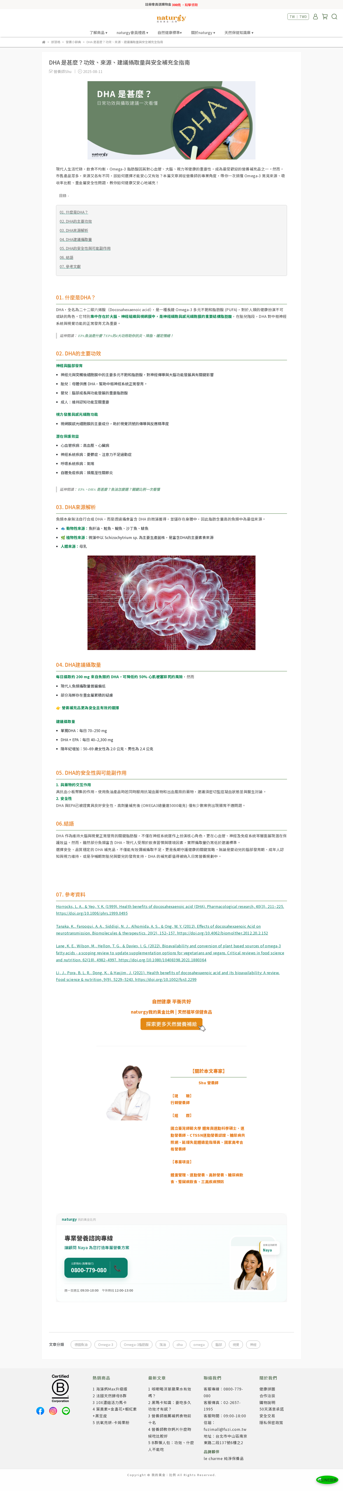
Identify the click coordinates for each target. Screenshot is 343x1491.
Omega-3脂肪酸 (136, 1344)
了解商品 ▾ (98, 32)
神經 (253, 1344)
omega (199, 1344)
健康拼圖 (267, 1389)
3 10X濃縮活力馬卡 (110, 1402)
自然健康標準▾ (170, 32)
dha (180, 1344)
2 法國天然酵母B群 (110, 1395)
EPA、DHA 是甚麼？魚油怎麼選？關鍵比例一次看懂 (119, 489)
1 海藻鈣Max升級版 (110, 1389)
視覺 (236, 1344)
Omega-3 (105, 1344)
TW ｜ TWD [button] (298, 16)
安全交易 (267, 1415)
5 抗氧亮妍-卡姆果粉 (111, 1422)
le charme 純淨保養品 (224, 1458)
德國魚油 (81, 1344)
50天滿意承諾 (271, 1409)
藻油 (162, 1344)
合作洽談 (267, 1395)
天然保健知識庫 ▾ (238, 32)
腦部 (218, 1344)
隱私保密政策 (271, 1422)
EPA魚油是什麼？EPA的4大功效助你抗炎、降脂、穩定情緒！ (126, 335)
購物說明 (267, 1402)
